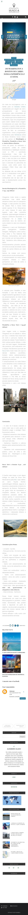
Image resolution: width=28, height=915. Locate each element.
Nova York (5, 351)
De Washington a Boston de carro (14, 59)
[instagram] (15, 16)
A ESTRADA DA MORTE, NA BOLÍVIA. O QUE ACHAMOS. (18, 823)
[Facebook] (10, 867)
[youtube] (17, 16)
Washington (14, 65)
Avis (15, 479)
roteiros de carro (17, 63)
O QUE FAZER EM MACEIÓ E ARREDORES (13, 37)
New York (7, 63)
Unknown (12, 691)
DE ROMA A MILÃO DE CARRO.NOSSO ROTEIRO (17, 852)
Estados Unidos (10, 61)
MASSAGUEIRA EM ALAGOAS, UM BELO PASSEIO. (16, 815)
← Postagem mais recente (7, 726)
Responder (22, 698)
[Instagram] (14, 867)
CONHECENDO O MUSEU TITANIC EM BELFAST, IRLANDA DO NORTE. (17, 834)
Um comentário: (21, 625)
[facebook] (12, 16)
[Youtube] (18, 867)
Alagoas (10, 32)
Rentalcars (18, 135)
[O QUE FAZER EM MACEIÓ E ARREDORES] (13, 641)
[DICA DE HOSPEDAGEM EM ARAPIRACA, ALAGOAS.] (14, 664)
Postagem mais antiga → (20, 726)
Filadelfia (19, 61)
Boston (14, 57)
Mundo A (18, 912)
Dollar (20, 219)
